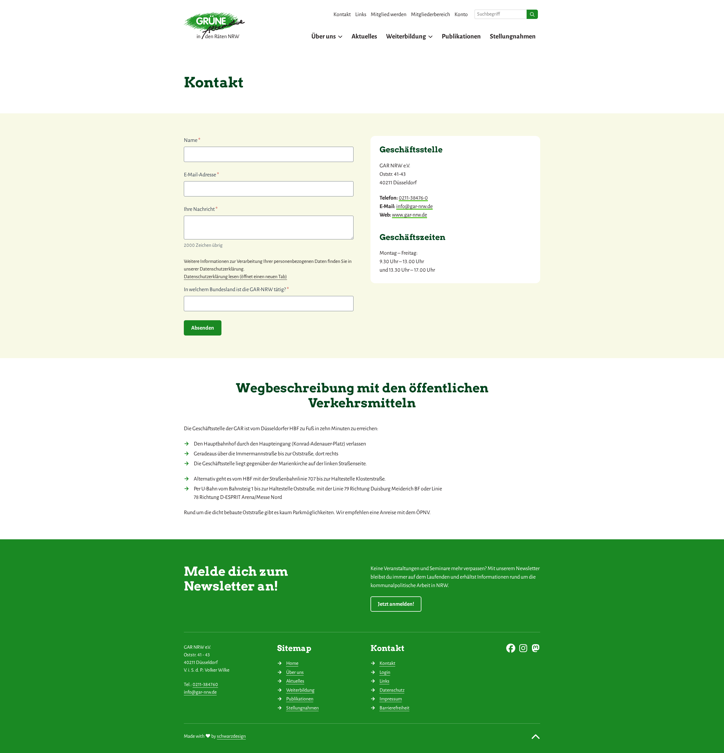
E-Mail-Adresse (201, 175)
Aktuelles (295, 681)
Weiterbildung (300, 690)
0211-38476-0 (413, 198)
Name (192, 140)
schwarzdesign (231, 736)
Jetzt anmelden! (396, 604)
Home (292, 663)
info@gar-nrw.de (414, 206)
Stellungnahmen (302, 708)
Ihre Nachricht (200, 209)
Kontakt (387, 663)
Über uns (295, 672)
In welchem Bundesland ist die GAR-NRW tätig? (236, 289)
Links (384, 681)
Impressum (391, 699)
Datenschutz (392, 690)
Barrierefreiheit (395, 708)
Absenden (202, 328)
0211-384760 (205, 684)
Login (385, 672)
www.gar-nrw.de (409, 215)
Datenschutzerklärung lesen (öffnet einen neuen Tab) (235, 276)
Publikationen (299, 699)
